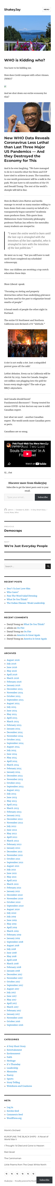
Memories (12, 1071)
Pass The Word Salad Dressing (22, 595)
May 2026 (12, 671)
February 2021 (14, 887)
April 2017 (12, 1003)
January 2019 (13, 938)
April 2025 (12, 718)
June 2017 (11, 996)
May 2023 (12, 801)
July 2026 (11, 663)
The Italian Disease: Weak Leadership (26, 603)
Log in (10, 1107)
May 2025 (12, 714)
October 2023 (13, 783)
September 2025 (15, 699)
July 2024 (11, 750)
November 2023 (15, 779)
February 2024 (14, 768)
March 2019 (13, 931)
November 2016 (15, 1017)
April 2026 (12, 674)
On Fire (20, 628)
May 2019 (11, 924)
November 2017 (15, 978)
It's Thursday (13, 1064)
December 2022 (15, 819)
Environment (13, 1053)
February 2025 (14, 725)
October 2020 (13, 902)
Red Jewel (9, 1152)
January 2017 (13, 1014)
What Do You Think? (17, 599)
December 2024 (15, 732)
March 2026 (13, 678)
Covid (6, 512)
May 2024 (12, 757)
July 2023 (11, 793)
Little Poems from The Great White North (25, 1164)
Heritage (11, 1060)
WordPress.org (14, 1118)
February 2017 (14, 1010)
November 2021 (15, 855)
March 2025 (13, 721)
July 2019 (11, 916)
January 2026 (13, 685)
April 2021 (12, 880)
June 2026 (12, 667)
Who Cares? (13, 592)
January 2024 (13, 772)
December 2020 (15, 895)
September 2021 (15, 862)
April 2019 (12, 927)
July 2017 (11, 992)
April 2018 (12, 960)
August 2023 (13, 790)
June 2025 (12, 710)
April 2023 (12, 804)
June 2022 (12, 830)
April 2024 (12, 761)
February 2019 (14, 934)
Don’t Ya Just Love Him (18, 588)
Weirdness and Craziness (19, 1086)
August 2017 (13, 989)
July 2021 (11, 869)
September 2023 (15, 786)
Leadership (12, 1068)
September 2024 (15, 743)
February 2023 (14, 811)
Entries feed (13, 1111)
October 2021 (13, 858)
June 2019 (12, 920)
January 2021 (13, 891)
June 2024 (12, 754)
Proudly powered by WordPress (27, 1181)
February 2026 (14, 681)
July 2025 (11, 707)
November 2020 (15, 898)
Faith (9, 1057)
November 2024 (15, 736)
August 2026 (13, 660)
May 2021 (11, 877)
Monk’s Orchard (12, 1130)
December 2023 (15, 775)
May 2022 (12, 833)
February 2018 (14, 967)
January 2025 (13, 728)
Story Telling (13, 1082)
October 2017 (13, 981)
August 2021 (13, 866)
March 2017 (12, 1007)
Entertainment (14, 1050)
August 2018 (13, 945)
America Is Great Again (28, 635)
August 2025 (13, 703)
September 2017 (15, 985)
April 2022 (12, 837)
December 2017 (14, 974)
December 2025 (15, 689)
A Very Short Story (38, 510)
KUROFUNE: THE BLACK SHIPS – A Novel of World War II (26, 1138)
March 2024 (13, 765)
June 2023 (12, 797)
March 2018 (13, 963)
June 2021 (12, 873)
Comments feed (15, 1114)
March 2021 (13, 884)
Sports (10, 1078)
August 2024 (13, 746)
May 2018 (11, 956)
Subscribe (43, 497)
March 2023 (13, 808)
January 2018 (13, 970)
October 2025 (13, 696)
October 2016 (13, 1021)
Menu (46, 9)
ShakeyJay (12, 9)
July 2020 (11, 913)
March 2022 (13, 840)
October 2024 (13, 739)
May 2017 (11, 999)
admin (10, 510)
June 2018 (12, 952)
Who (17, 512)
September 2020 (15, 905)
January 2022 (13, 848)
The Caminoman (12, 1158)
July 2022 (11, 826)
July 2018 (11, 949)
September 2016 (15, 1025)
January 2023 (13, 815)
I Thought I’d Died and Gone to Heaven (24, 1145)
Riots (12, 512)
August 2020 (13, 909)
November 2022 (15, 822)
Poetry (10, 1075)
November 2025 (15, 692)
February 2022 (14, 844)
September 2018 (15, 942)
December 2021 (14, 851)
